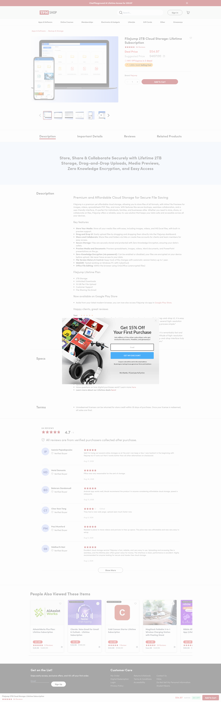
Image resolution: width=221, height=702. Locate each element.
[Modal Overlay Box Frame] (110, 351)
